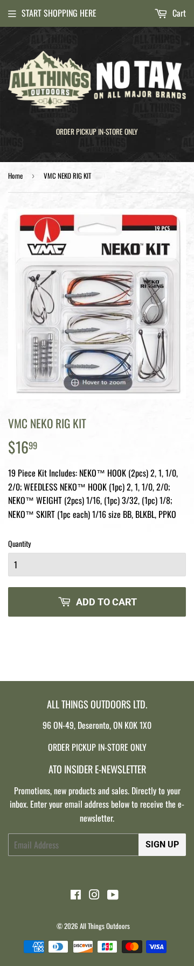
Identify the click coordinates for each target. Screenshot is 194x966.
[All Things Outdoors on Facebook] (75, 895)
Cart (178, 12)
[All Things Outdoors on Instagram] (94, 895)
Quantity (19, 543)
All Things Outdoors (105, 925)
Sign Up (162, 844)
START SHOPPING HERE (59, 12)
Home (15, 175)
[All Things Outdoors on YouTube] (113, 895)
